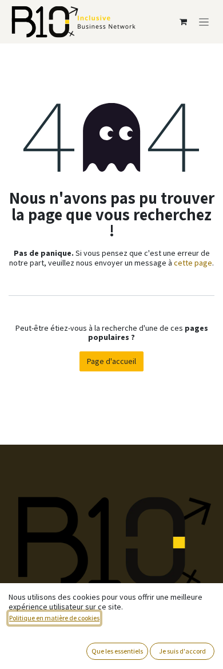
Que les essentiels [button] (117, 651)
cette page (193, 263)
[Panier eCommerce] (183, 21)
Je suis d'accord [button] (182, 651)
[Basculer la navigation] (203, 22)
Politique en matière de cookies (54, 617)
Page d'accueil (111, 361)
